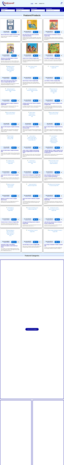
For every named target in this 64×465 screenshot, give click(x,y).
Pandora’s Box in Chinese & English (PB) (9, 222)
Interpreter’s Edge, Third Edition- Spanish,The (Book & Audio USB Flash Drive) (9, 246)
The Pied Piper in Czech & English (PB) (31, 244)
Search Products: (49, 8)
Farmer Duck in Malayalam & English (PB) (31, 175)
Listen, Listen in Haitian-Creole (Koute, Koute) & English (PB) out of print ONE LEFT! (31, 151)
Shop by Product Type (20, 8)
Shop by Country (34, 8)
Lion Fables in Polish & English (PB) (52, 80)
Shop (36, 3)
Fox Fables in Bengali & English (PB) (52, 58)
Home (32, 3)
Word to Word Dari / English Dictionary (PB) (10, 34)
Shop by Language (4, 8)
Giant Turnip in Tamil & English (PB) (30, 80)
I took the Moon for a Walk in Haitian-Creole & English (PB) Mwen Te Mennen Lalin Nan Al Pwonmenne (53, 151)
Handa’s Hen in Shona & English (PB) (31, 58)
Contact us (41, 3)
